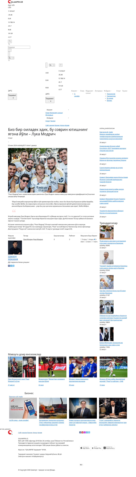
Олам (47, 113)
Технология (111, 94)
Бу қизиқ (110, 98)
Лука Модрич (28, 239)
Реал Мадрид (38, 239)
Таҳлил (52, 121)
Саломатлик (111, 96)
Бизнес (57, 125)
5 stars (84, 239)
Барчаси (106, 132)
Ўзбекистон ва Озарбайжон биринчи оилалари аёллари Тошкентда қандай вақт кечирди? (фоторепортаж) (113, 318)
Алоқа (62, 125)
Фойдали (50, 118)
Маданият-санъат (56, 113)
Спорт (48, 121)
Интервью (49, 115)
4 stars (91, 239)
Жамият (49, 110)
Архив (67, 125)
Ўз (10, 58)
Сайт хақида (50, 125)
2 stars (88, 242)
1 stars (95, 242)
